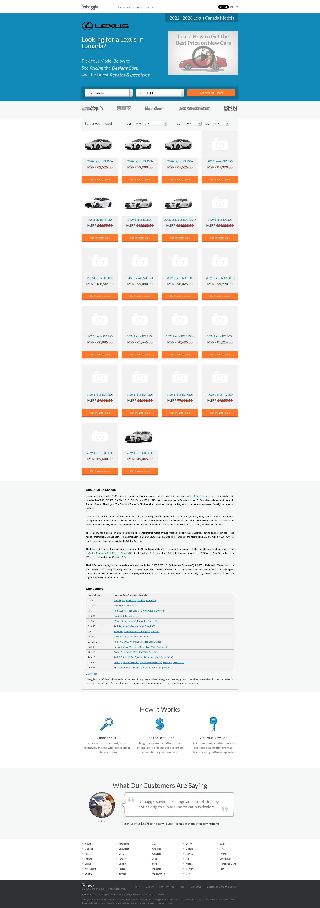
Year (207, 123)
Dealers (150, 886)
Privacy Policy (137, 894)
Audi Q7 (118, 662)
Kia (187, 858)
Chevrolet (124, 848)
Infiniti (88, 858)
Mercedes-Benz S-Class (149, 641)
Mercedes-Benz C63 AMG (137, 631)
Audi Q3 (164, 647)
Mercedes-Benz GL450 (151, 662)
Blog (138, 886)
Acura (88, 843)
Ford (87, 853)
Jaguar (122, 858)
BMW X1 (154, 647)
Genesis (156, 853)
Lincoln (122, 863)
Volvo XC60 (167, 657)
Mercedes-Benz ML (105, 553)
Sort (129, 123)
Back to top (91, 674)
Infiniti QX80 (139, 667)
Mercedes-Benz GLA (139, 647)
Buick (222, 843)
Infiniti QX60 (132, 652)
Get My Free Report (211, 92)
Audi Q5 (153, 652)
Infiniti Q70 (128, 626)
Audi (154, 843)
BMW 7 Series (121, 636)
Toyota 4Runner (131, 662)
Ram (222, 868)
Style (179, 123)
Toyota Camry (132, 616)
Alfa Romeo (125, 843)
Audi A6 (132, 621)
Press (139, 7)
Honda (189, 853)
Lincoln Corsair (121, 647)
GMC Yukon (178, 662)
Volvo (189, 873)
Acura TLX (151, 600)
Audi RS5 (155, 631)
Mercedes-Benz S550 (138, 636)
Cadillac (89, 848)
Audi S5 (117, 610)
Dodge (189, 848)
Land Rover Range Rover (158, 667)
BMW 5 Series (121, 621)
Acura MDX (126, 553)
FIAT (222, 848)
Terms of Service (123, 894)
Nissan (122, 868)
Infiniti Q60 (119, 605)
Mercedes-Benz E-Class (148, 621)
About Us (196, 886)
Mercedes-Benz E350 (145, 626)
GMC (121, 853)
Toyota (122, 873)
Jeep (154, 858)
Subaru (88, 873)
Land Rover (225, 858)
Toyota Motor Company (197, 496)
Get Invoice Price (100, 179)
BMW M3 (118, 631)
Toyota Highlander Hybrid (147, 657)
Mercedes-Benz (228, 863)
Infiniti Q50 (119, 600)
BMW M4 (160, 610)
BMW (189, 843)
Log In (149, 7)
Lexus (88, 863)
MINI (155, 863)
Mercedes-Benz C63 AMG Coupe (138, 610)
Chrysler (156, 848)
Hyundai (224, 853)
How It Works (124, 7)
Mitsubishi (90, 868)
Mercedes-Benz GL (123, 667)
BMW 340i (131, 600)
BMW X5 (90, 553)
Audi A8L (118, 641)
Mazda (189, 863)
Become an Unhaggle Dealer (221, 886)
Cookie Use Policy (156, 894)
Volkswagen (158, 873)
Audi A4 (141, 600)
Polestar (156, 868)
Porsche (190, 868)
